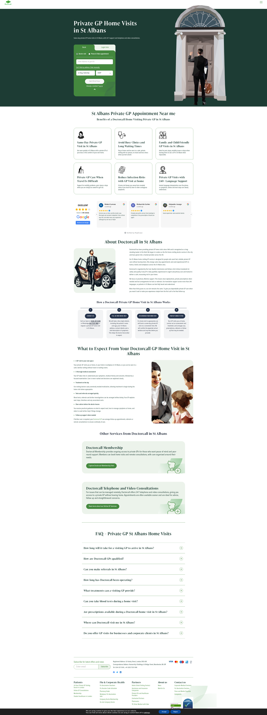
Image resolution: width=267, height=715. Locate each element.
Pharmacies (135, 701)
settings (147, 713)
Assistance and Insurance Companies (140, 689)
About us (162, 682)
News (159, 685)
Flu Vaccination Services (181, 688)
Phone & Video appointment (100, 54)
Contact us (180, 682)
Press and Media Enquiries (182, 691)
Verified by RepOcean (134, 233)
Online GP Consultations (81, 690)
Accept (164, 712)
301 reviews (85, 213)
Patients (78, 682)
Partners (136, 682)
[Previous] (96, 214)
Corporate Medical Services (182, 685)
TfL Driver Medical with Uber (140, 704)
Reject (175, 712)
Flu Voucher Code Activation (108, 688)
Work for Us (161, 688)
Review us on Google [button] (83, 222)
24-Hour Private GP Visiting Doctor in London (82, 686)
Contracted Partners (138, 698)
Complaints (177, 694)
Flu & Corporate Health (112, 682)
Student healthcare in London (83, 696)
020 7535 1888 (93, 323)
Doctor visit (82, 54)
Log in (101, 86)
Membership (77, 693)
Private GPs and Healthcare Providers (140, 694)
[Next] (191, 214)
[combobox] (94, 61)
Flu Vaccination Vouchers (107, 685)
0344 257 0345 (96, 321)
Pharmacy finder (105, 691)
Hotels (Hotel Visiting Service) (141, 685)
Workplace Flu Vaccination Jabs (108, 695)
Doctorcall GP (97, 419)
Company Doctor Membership (109, 699)
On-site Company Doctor (107, 702)
